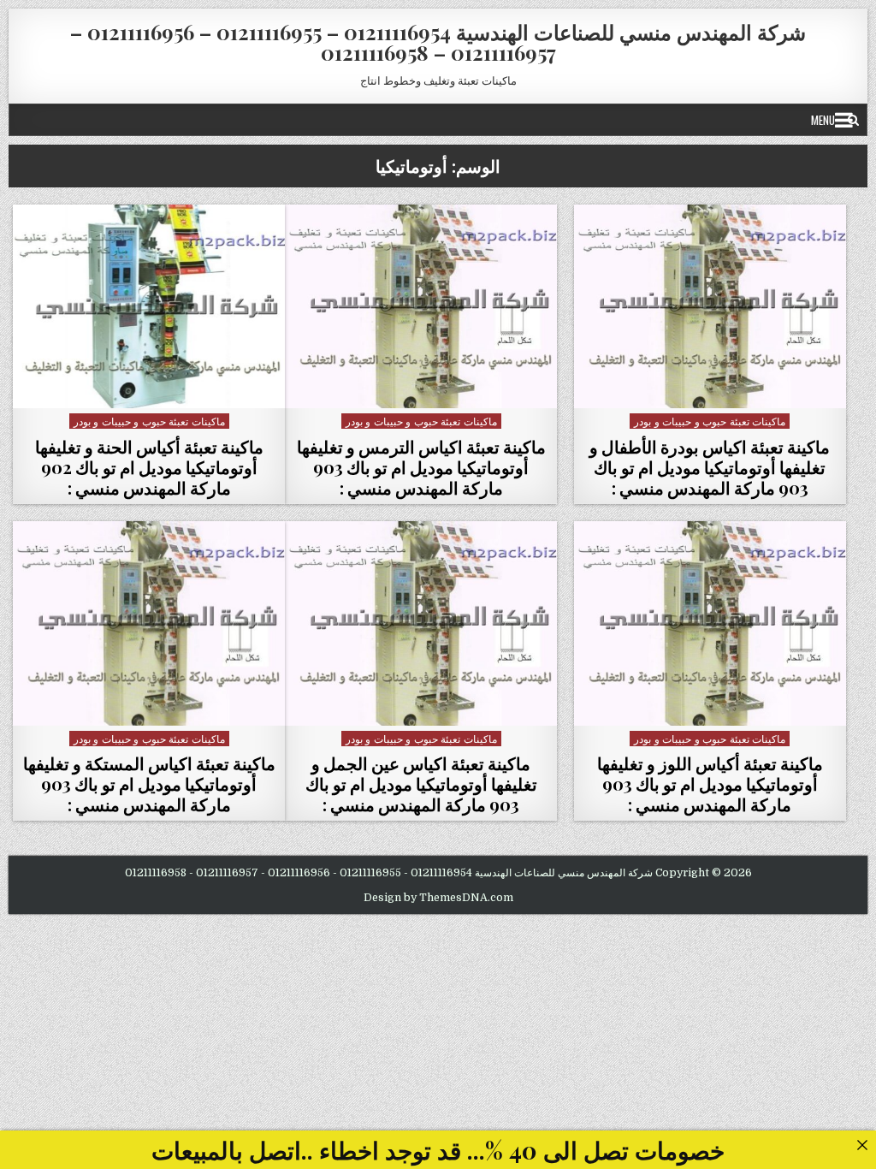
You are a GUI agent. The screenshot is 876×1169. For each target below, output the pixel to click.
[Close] (862, 1144)
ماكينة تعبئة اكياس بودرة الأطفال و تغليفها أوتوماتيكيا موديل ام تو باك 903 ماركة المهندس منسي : (709, 467)
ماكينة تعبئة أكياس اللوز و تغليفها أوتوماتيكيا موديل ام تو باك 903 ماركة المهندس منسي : (710, 783)
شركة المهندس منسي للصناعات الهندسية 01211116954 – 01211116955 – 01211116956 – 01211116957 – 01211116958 (438, 42)
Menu (823, 119)
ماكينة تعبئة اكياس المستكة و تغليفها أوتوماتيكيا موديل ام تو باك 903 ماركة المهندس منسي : (149, 783)
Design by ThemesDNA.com (438, 898)
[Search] (853, 120)
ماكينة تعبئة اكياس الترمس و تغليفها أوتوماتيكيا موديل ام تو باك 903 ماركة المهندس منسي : (421, 467)
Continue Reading (705, 386)
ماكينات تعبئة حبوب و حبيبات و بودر (709, 420)
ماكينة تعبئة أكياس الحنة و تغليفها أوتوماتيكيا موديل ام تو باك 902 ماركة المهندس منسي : (149, 467)
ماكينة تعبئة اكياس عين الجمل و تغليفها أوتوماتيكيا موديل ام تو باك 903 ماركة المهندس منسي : (421, 783)
